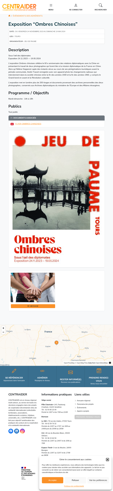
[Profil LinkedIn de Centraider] (16, 431)
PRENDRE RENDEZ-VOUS (88, 417)
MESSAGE (34, 306)
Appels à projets (83, 411)
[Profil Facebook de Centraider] (10, 431)
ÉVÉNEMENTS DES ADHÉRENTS (27, 16)
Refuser (75, 480)
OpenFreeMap (69, 363)
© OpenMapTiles (81, 363)
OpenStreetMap (102, 363)
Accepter (53, 480)
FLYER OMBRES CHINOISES (28, 124)
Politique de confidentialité (74, 486)
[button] (107, 459)
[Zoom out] (3, 332)
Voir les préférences (98, 480)
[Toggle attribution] (110, 362)
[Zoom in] (3, 328)
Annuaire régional (83, 401)
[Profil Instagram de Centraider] (22, 431)
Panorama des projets (85, 404)
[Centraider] (19, 7)
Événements (81, 408)
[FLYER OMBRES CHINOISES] (12, 124)
